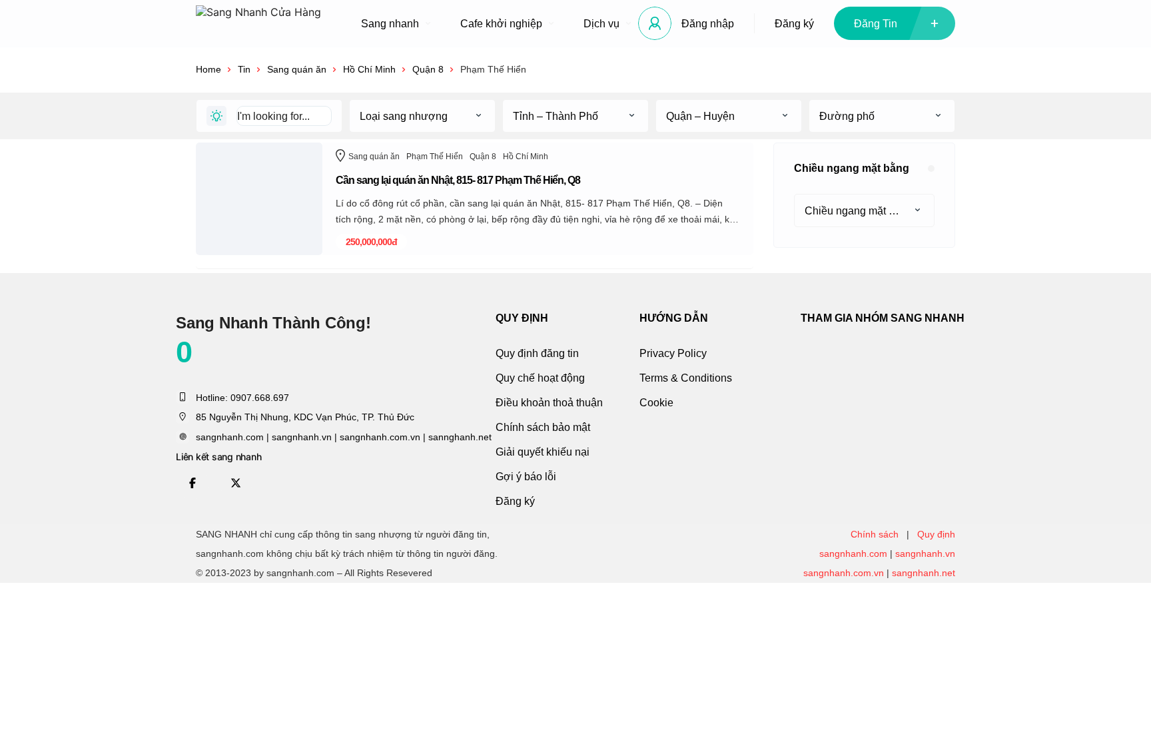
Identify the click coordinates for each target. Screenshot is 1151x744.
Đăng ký (794, 23)
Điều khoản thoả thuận (549, 402)
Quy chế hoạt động (540, 378)
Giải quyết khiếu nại (542, 452)
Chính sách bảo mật (543, 427)
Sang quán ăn (296, 69)
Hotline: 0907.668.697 (242, 397)
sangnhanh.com (853, 553)
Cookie (656, 402)
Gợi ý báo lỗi (526, 476)
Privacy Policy (673, 353)
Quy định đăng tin (537, 353)
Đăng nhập (707, 23)
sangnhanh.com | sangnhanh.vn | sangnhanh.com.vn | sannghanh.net (344, 437)
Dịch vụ (601, 23)
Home (208, 69)
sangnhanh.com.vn (843, 572)
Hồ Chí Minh (369, 69)
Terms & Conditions (685, 378)
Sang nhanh (390, 23)
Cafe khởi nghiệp (501, 23)
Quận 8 (428, 69)
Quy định (936, 534)
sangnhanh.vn (925, 553)
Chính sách (875, 534)
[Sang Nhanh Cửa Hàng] (258, 23)
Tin (244, 69)
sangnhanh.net (923, 572)
